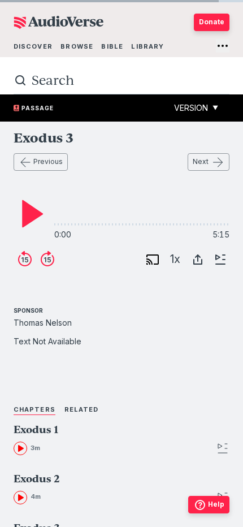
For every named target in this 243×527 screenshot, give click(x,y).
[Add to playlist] (220, 259)
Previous (48, 161)
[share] (198, 259)
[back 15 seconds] (25, 259)
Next (201, 161)
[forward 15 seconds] (47, 259)
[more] (222, 46)
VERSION (196, 108)
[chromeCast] (153, 259)
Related (81, 409)
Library (147, 46)
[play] (29, 213)
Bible (112, 46)
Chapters (34, 409)
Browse (76, 46)
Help (216, 504)
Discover (33, 46)
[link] (94, 439)
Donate (211, 22)
